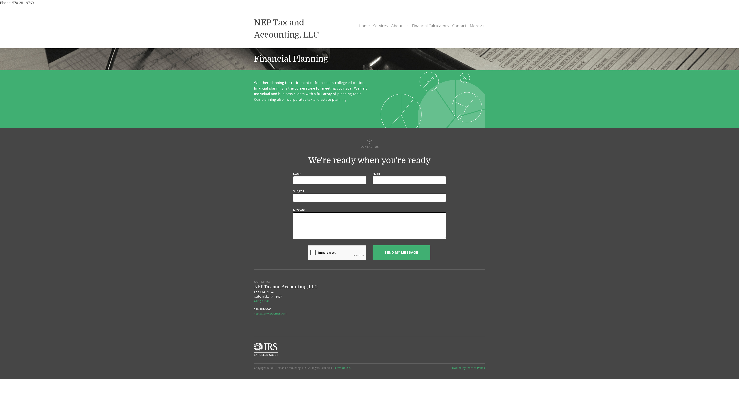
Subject (298, 191)
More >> (477, 25)
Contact (459, 25)
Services (380, 25)
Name (297, 174)
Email (376, 174)
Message (299, 210)
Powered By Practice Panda (467, 368)
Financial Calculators (430, 25)
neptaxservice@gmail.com (270, 313)
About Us (399, 25)
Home (364, 25)
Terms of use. (342, 368)
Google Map (261, 301)
